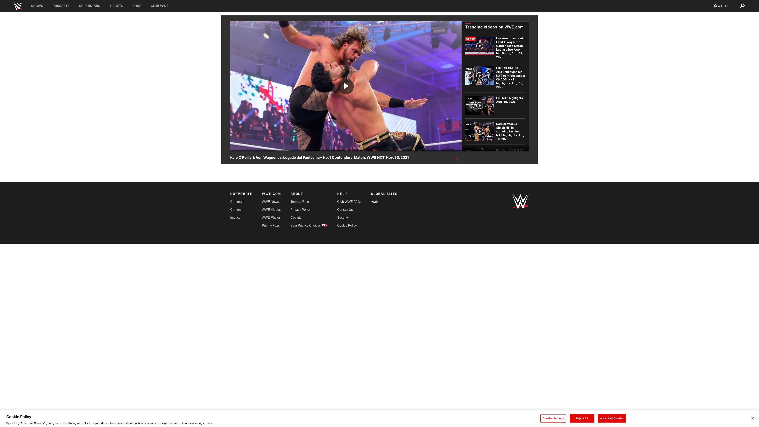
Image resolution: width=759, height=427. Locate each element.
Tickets (116, 6)
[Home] (17, 6)
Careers (236, 209)
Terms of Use (300, 201)
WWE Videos (271, 209)
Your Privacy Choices (306, 225)
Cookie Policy (347, 225)
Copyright (297, 217)
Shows (37, 6)
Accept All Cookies (612, 418)
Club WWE (160, 6)
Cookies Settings (553, 418)
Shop (136, 6)
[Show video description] (457, 157)
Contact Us (345, 209)
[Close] (752, 418)
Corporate (237, 201)
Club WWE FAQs (349, 201)
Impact (235, 217)
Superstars (89, 6)
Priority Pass (271, 225)
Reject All (582, 418)
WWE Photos (271, 217)
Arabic (375, 201)
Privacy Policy (301, 209)
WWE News (270, 201)
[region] (379, 418)
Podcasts (61, 6)
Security (343, 217)
